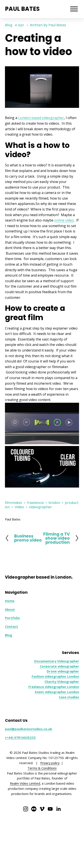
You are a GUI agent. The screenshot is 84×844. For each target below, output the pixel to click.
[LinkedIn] (58, 808)
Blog (8, 25)
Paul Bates (57, 25)
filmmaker (13, 502)
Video (19, 507)
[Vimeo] (42, 808)
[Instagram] (25, 808)
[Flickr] (33, 808)
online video (64, 220)
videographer (40, 507)
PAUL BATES (22, 9)
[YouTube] (50, 808)
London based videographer (41, 117)
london (54, 502)
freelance (35, 502)
